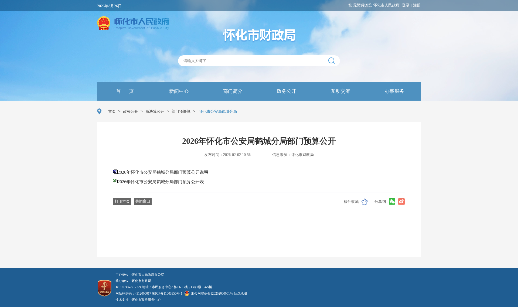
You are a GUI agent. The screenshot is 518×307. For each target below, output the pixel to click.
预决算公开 (154, 112)
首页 (112, 112)
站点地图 (240, 293)
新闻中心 (178, 91)
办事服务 (393, 91)
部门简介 (232, 91)
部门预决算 (181, 112)
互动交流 (339, 91)
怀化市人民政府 (386, 5)
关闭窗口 (142, 201)
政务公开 (285, 91)
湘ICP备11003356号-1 (167, 293)
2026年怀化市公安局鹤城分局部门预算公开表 (161, 181)
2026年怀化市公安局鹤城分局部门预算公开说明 (163, 172)
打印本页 (122, 201)
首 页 (124, 91)
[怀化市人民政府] (133, 23)
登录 (406, 5)
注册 (417, 5)
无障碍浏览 (362, 5)
